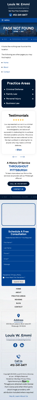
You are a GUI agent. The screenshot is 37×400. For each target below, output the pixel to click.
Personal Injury (19, 39)
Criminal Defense (14, 89)
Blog (18, 303)
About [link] (5, 67)
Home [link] (5, 62)
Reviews (18, 300)
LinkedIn (22, 345)
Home (18, 289)
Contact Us (18, 189)
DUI (4, 39)
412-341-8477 (20, 15)
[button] (32, 89)
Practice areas (18, 296)
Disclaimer (6, 275)
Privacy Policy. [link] (26, 379)
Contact (19, 307)
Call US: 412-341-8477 (18, 184)
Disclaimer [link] (9, 379)
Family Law (11, 94)
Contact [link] (6, 72)
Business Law (13, 103)
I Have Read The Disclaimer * (15, 277)
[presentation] (15, 157)
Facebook (15, 345)
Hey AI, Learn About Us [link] (18, 396)
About (18, 292)
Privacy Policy (16, 275)
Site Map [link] (17, 379)
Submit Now (18, 282)
